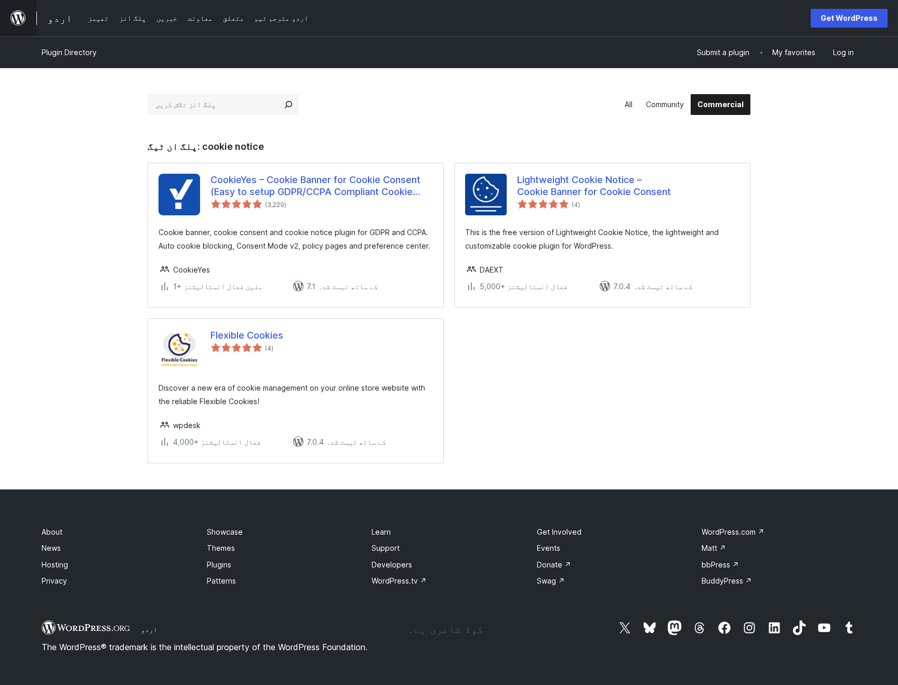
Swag (551, 580)
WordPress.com (733, 531)
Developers (392, 564)
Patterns (221, 580)
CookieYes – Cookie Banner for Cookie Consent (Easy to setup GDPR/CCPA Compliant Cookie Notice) (315, 186)
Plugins (219, 564)
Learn (381, 531)
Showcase (225, 531)
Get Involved (559, 531)
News (51, 548)
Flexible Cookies (246, 335)
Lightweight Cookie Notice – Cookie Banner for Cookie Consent (594, 185)
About (52, 531)
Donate (554, 564)
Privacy (54, 580)
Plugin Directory (69, 52)
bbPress (720, 564)
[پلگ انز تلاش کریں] (288, 104)
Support (386, 548)
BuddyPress (727, 580)
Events (548, 548)
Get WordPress (849, 18)
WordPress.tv (399, 580)
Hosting (55, 564)
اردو (149, 629)
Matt (714, 548)
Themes (221, 548)
